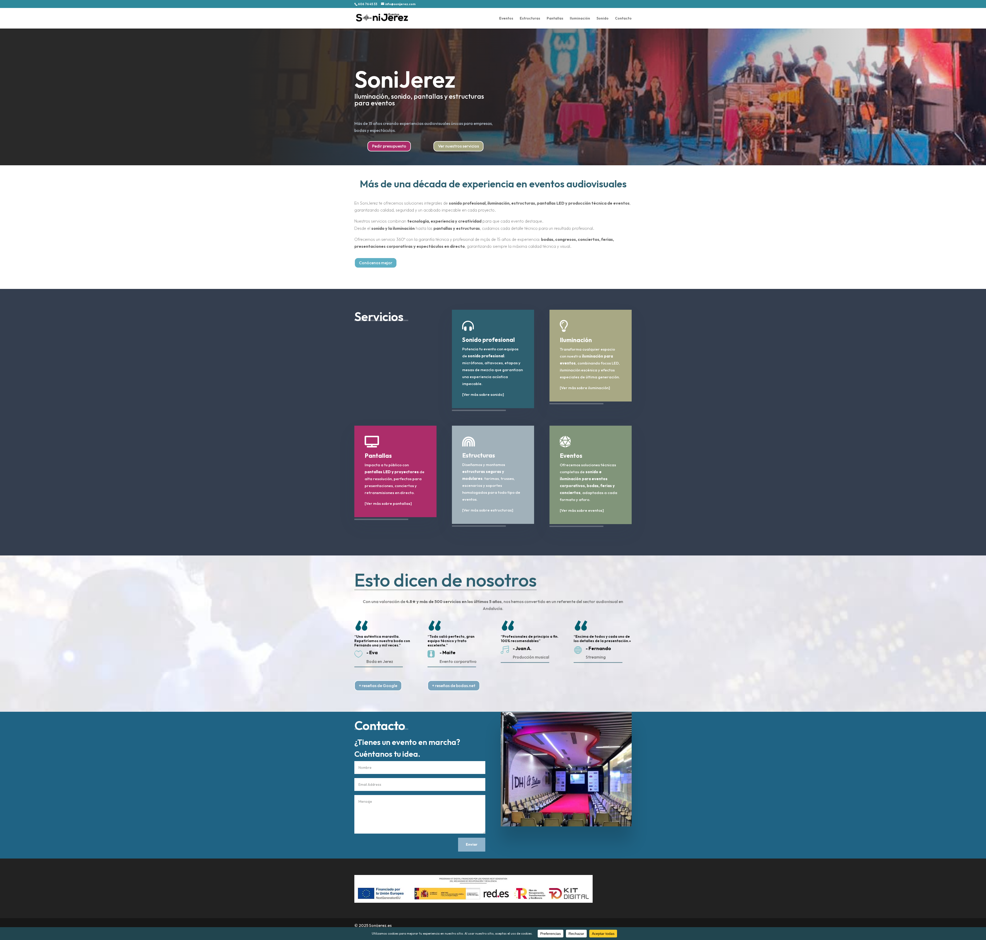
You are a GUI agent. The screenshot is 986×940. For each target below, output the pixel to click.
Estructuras (530, 18)
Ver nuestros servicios (458, 146)
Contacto (623, 18)
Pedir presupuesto (389, 146)
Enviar (472, 844)
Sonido (602, 18)
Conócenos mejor (375, 262)
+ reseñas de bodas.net (453, 685)
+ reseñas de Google (378, 685)
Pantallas (555, 18)
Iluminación (580, 18)
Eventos (506, 18)
